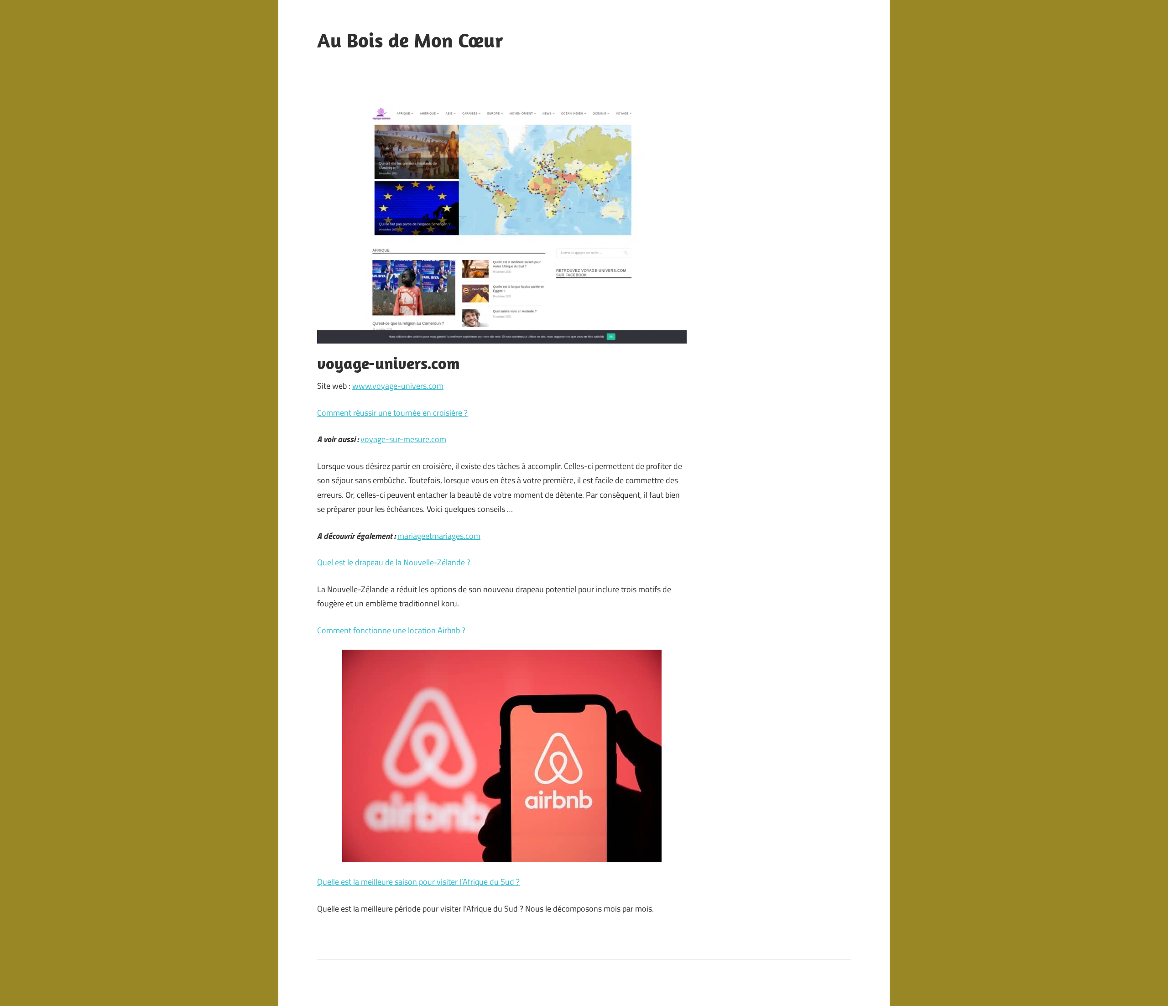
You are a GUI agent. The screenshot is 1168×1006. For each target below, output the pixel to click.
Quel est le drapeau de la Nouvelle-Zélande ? (393, 562)
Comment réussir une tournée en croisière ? (392, 413)
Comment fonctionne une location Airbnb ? (391, 630)
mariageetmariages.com (438, 536)
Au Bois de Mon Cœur (410, 40)
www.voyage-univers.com (397, 386)
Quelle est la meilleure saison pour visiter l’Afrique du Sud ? (418, 882)
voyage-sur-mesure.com (403, 439)
